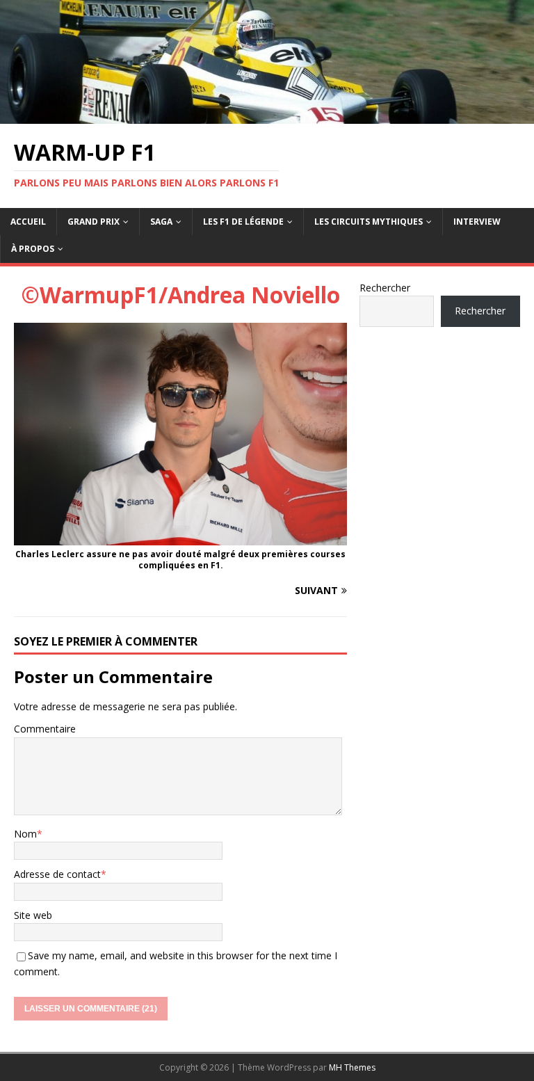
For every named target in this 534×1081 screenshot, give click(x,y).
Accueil (28, 221)
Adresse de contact (57, 874)
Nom (25, 833)
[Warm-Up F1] (267, 115)
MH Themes (352, 1067)
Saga (161, 221)
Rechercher (384, 287)
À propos (32, 249)
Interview (477, 221)
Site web (33, 915)
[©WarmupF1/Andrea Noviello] (180, 536)
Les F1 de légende (243, 221)
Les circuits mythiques (368, 221)
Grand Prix (93, 221)
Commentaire (45, 728)
